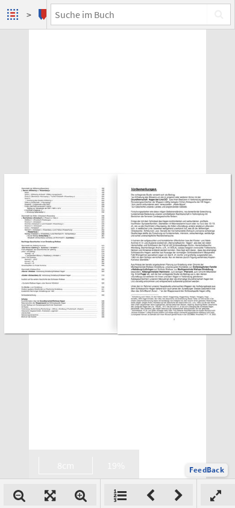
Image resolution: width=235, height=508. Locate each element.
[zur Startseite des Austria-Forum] (14, 14)
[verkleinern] (19, 495)
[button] (207, 470)
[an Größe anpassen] (50, 495)
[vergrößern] (80, 495)
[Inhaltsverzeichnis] (120, 495)
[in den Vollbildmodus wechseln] (216, 495)
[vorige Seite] (150, 495)
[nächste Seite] (178, 495)
